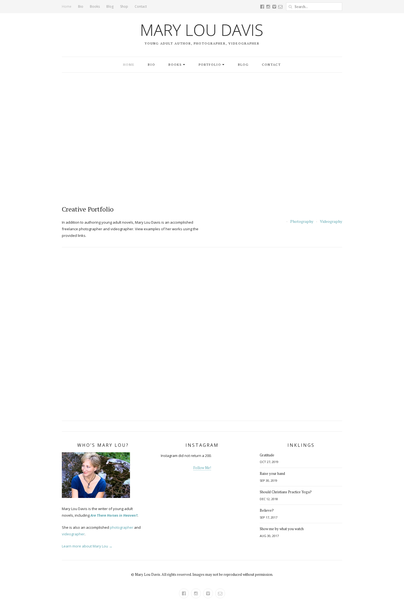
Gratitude (267, 455)
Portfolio (210, 64)
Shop (124, 6)
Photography (301, 221)
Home (66, 6)
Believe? (267, 510)
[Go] (290, 6)
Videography (331, 221)
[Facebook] (262, 6)
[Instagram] (268, 6)
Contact (141, 6)
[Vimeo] (274, 6)
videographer (73, 533)
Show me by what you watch (282, 528)
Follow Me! (202, 467)
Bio (80, 6)
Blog (110, 6)
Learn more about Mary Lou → (87, 546)
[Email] (280, 6)
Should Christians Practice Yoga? (286, 491)
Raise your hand (272, 473)
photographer (121, 527)
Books (95, 6)
